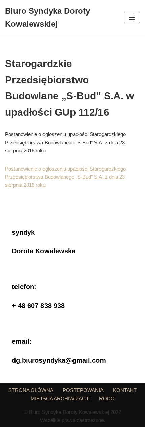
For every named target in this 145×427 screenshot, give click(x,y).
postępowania (83, 390)
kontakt (125, 390)
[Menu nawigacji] (132, 17)
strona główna (30, 390)
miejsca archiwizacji (60, 398)
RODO (107, 398)
